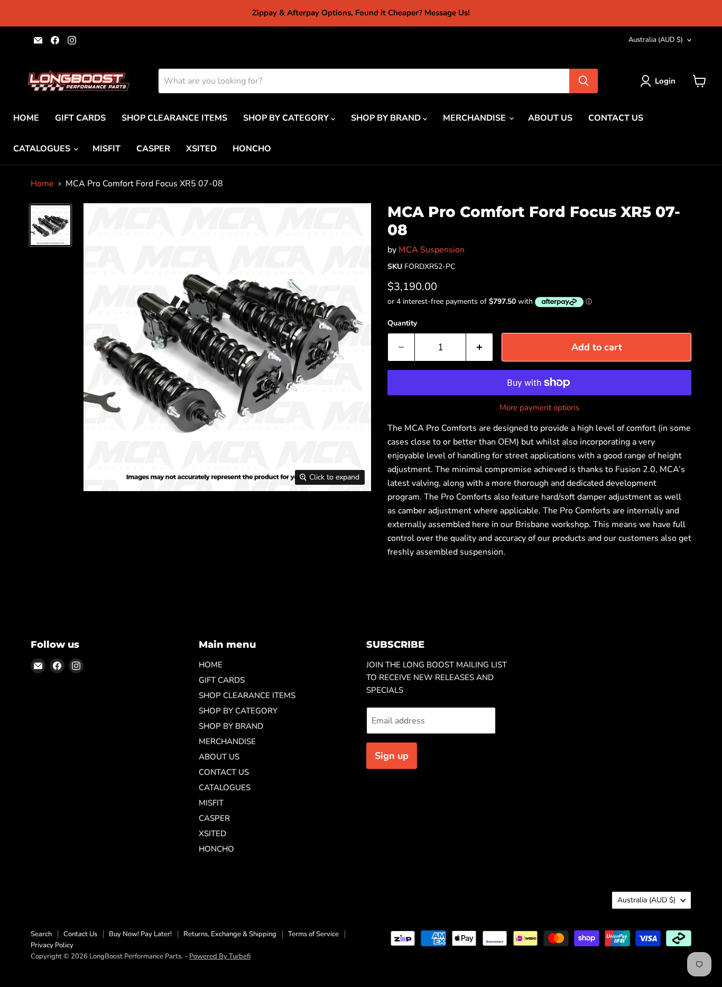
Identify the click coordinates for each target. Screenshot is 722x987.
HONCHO (252, 149)
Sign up (392, 755)
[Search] (583, 81)
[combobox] (364, 81)
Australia (655, 39)
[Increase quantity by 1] (479, 347)
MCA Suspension (432, 250)
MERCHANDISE (475, 118)
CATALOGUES (42, 149)
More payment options (539, 407)
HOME (26, 118)
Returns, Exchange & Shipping (229, 934)
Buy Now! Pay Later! (140, 934)
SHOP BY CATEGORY (287, 118)
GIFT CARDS (80, 118)
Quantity (402, 323)
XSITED (201, 149)
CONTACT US (615, 118)
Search (41, 934)
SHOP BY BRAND (387, 118)
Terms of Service (313, 934)
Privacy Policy (52, 945)
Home (42, 183)
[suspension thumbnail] (50, 225)
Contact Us (80, 934)
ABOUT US (550, 118)
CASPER (153, 149)
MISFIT (106, 149)
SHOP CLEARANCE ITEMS (174, 118)
